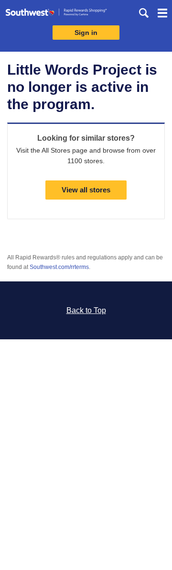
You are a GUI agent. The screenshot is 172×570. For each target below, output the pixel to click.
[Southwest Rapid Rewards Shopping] (56, 14)
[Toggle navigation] (162, 14)
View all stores (86, 190)
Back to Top (86, 310)
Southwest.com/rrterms (59, 267)
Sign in (86, 32)
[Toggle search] (144, 13)
